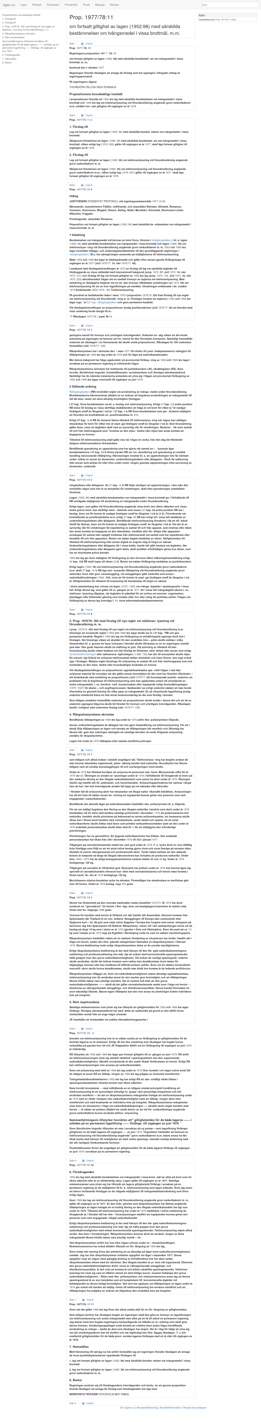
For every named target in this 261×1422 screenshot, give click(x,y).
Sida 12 (72, 1403)
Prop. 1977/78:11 (223, 19)
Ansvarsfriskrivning (147, 1407)
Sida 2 (72, 115)
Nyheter (114, 4)
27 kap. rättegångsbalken (102, 302)
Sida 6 (72, 609)
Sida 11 (72, 1299)
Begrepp (100, 4)
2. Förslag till (9, 22)
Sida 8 (72, 892)
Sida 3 (72, 185)
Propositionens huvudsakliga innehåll (21, 15)
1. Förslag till (9, 18)
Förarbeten (53, 4)
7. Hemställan (9, 58)
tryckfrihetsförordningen (82, 654)
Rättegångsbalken (79, 391)
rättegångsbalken (161, 240)
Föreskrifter (71, 4)
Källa (234, 19)
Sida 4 (72, 325)
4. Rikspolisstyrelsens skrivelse (18, 33)
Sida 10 (72, 1160)
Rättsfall (36, 4)
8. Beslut (7, 62)
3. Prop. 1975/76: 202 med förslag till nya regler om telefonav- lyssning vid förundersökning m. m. (28, 28)
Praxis (86, 4)
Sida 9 (72, 1028)
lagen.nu (9, 4)
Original (89, 43)
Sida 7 (72, 750)
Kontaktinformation (170, 1407)
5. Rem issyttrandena (13, 37)
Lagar (23, 4)
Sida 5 (72, 475)
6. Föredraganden (11, 54)
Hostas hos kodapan (194, 1407)
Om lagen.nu (127, 1407)
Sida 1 (72, 43)
